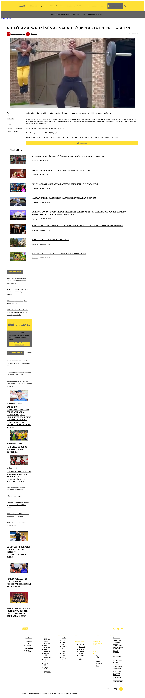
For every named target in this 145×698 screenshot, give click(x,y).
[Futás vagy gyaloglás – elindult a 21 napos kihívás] (18, 261)
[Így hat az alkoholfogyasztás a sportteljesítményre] (18, 177)
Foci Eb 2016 (46, 664)
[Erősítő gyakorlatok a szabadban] (18, 247)
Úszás (63, 640)
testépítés (10, 128)
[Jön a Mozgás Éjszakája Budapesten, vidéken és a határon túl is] (18, 191)
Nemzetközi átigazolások (47, 671)
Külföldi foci (43, 635)
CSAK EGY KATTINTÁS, (34, 137)
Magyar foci (25, 635)
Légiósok (9, 468)
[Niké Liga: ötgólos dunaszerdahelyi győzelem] (19, 440)
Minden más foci (11, 443)
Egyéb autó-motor (98, 657)
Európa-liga (47, 657)
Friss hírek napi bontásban (57, 14)
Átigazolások (29, 648)
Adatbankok (33, 6)
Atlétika (64, 638)
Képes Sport (76, 14)
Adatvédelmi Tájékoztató (116, 674)
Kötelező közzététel (116, 651)
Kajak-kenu (64, 643)
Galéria (94, 6)
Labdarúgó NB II (29, 642)
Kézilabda (81, 644)
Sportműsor (68, 14)
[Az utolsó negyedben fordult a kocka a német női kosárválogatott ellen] (19, 540)
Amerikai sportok (81, 652)
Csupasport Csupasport (18, 34)
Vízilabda (81, 655)
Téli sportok (64, 658)
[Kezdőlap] (22, 6)
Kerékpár (64, 646)
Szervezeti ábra (117, 660)
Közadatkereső (117, 666)
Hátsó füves (91, 14)
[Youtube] (122, 629)
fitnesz (9, 131)
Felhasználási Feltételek (117, 678)
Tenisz (63, 651)
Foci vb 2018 (46, 660)
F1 (74, 6)
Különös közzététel (116, 663)
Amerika (69, 6)
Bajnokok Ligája (46, 654)
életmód (16, 131)
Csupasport (83, 14)
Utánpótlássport (99, 14)
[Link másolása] (8, 115)
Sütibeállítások (118, 681)
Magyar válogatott (28, 651)
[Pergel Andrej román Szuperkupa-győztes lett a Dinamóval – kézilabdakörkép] (19, 602)
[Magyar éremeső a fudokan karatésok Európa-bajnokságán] (18, 205)
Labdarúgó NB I (11, 403)
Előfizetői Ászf (117, 671)
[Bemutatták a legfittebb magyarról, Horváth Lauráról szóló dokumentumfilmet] (18, 233)
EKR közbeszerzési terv (117, 656)
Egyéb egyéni (35, 219)
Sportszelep (96, 635)
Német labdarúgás (47, 650)
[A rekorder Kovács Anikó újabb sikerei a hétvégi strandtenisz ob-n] (18, 163)
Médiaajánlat (117, 640)
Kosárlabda (82, 647)
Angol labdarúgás (47, 638)
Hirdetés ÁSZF (117, 668)
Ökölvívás (64, 648)
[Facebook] (118, 629)
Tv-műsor (99, 663)
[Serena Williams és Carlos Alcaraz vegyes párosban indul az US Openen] (19, 572)
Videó (97, 666)
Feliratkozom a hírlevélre (19, 344)
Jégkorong (82, 649)
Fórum (98, 661)
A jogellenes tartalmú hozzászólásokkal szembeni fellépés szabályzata (118, 645)
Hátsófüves (29, 645)
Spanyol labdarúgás (47, 642)
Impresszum (116, 638)
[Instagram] (114, 629)
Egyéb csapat (80, 658)
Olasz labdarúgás (47, 646)
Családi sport (19, 128)
